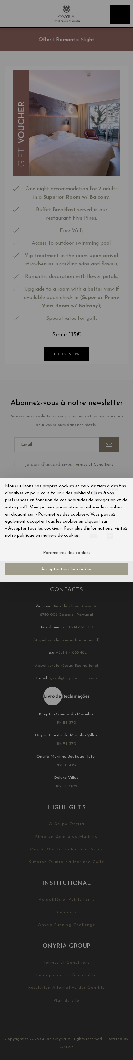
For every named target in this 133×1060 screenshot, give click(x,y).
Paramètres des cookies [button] (66, 553)
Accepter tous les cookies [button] (66, 569)
